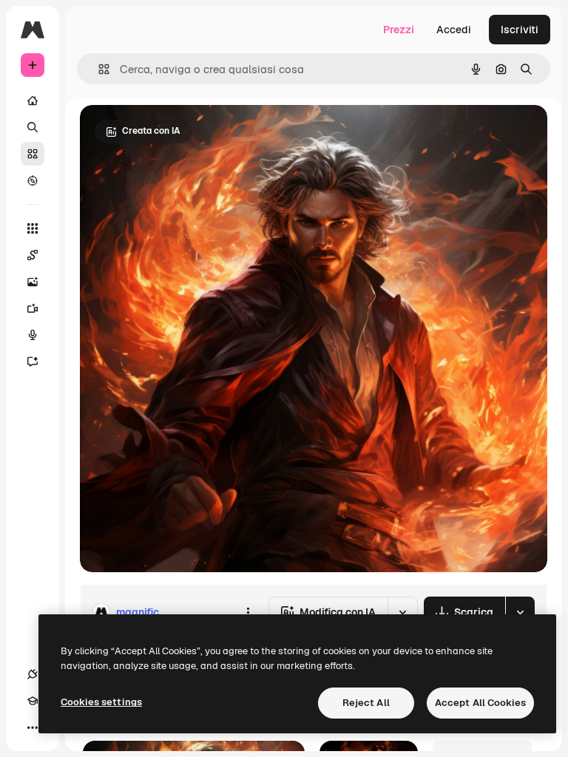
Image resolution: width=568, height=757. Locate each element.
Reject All (366, 702)
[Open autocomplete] (98, 69)
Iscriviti (519, 29)
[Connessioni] (32, 674)
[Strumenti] (32, 228)
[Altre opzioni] (248, 612)
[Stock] (32, 154)
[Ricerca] (32, 127)
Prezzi (398, 29)
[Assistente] (32, 361)
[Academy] (32, 701)
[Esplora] (32, 180)
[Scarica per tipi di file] (520, 612)
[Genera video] (32, 308)
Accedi (453, 29)
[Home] (32, 100)
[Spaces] (32, 255)
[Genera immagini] (32, 281)
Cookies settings (101, 702)
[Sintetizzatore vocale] (32, 335)
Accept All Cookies (480, 702)
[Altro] (32, 727)
